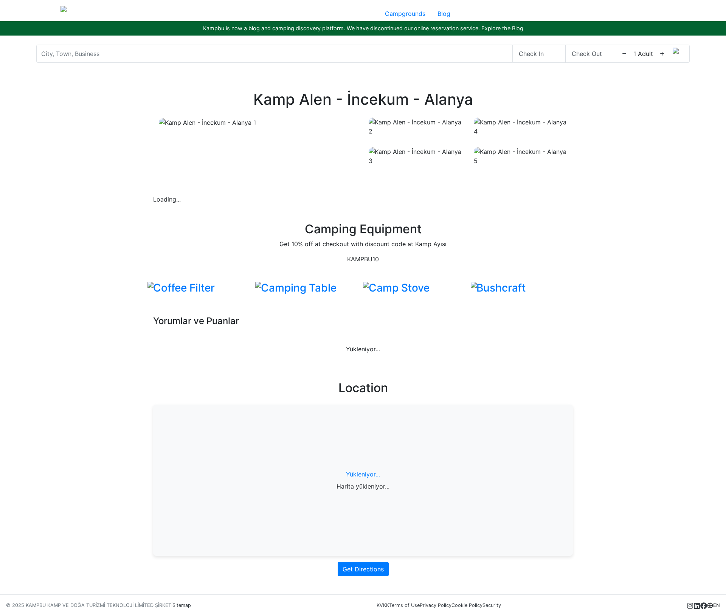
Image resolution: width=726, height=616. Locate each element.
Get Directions (363, 569)
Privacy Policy (435, 605)
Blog (443, 13)
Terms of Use (404, 605)
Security (491, 605)
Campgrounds (405, 13)
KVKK (383, 605)
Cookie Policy (466, 605)
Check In (531, 53)
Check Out (587, 53)
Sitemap (181, 605)
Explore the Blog (502, 28)
